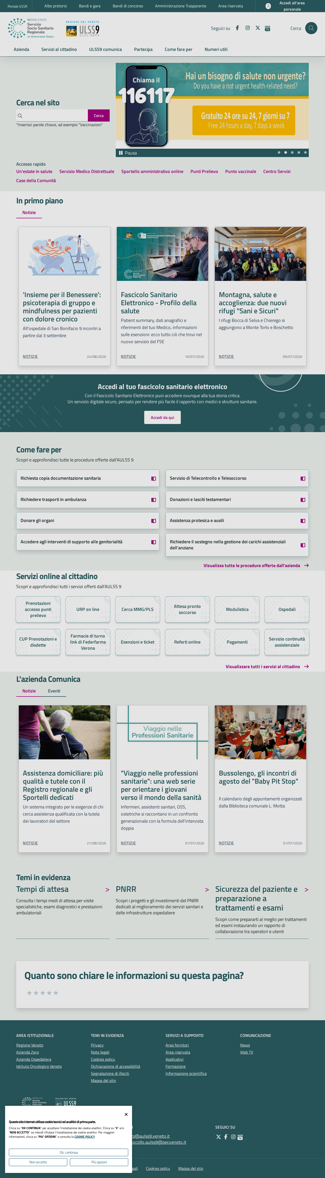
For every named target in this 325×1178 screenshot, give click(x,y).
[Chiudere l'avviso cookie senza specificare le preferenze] (126, 1114)
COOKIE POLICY (84, 1136)
